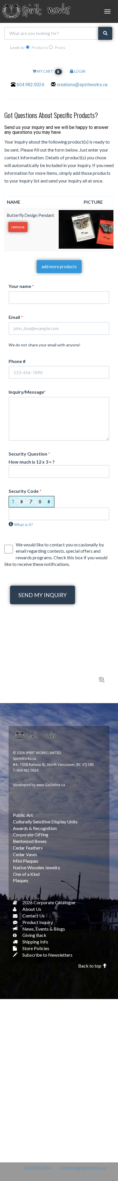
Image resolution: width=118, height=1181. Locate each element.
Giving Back (33, 935)
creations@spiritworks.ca (82, 84)
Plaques (20, 880)
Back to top (90, 965)
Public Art (23, 815)
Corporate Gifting (30, 834)
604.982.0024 (30, 84)
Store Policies (35, 948)
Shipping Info (34, 941)
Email (16, 317)
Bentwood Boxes (30, 841)
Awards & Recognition (35, 828)
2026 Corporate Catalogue (48, 902)
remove (17, 227)
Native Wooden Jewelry (36, 867)
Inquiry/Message (27, 392)
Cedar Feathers (28, 847)
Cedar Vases (25, 854)
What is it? (23, 524)
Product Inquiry (37, 922)
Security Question (29, 453)
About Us (31, 909)
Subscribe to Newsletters (46, 955)
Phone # (17, 361)
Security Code (25, 491)
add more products (59, 266)
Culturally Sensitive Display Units (45, 821)
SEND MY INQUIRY (42, 595)
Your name (21, 286)
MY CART (48, 71)
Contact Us (33, 915)
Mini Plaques (25, 861)
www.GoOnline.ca (50, 784)
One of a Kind (26, 874)
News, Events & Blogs (43, 928)
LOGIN (79, 71)
